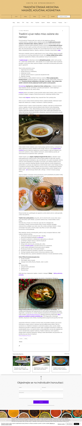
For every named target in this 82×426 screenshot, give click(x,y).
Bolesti (48, 22)
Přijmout (76, 424)
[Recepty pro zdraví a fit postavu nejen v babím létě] (21, 361)
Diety (27, 22)
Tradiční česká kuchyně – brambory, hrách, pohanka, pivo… (60, 368)
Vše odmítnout (69, 424)
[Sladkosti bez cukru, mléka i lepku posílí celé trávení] (41, 361)
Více (65, 22)
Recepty (60, 22)
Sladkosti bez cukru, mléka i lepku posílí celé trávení (41, 368)
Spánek (43, 22)
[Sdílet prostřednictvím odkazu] (19, 345)
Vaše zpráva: (21, 392)
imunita (21, 338)
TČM (23, 22)
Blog (14, 22)
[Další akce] (62, 30)
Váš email (44, 387)
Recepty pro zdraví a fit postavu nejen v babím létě (21, 368)
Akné (32, 22)
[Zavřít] (80, 424)
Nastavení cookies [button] (61, 424)
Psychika (37, 22)
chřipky (25, 338)
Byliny (18, 22)
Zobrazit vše (66, 353)
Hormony (54, 22)
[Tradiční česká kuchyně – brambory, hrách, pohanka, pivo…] (60, 361)
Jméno (20, 387)
